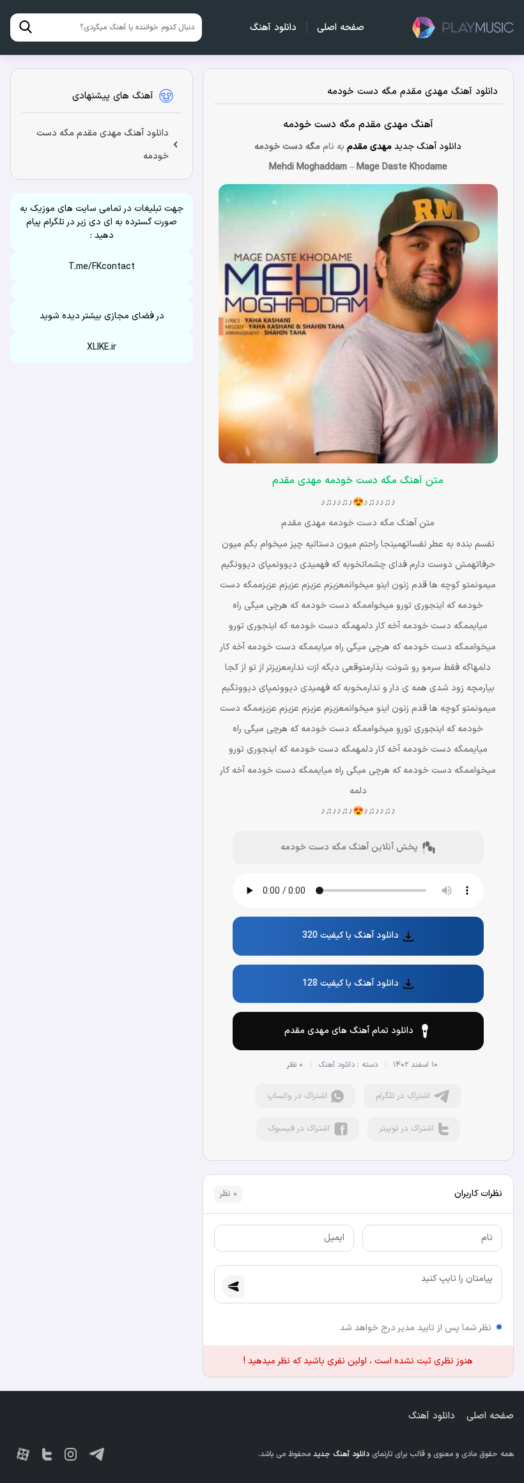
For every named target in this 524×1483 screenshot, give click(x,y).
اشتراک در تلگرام (403, 1096)
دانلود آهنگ (273, 27)
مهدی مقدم (369, 146)
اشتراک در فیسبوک (299, 1128)
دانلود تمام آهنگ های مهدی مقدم (348, 1030)
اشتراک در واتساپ (297, 1096)
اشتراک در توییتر (406, 1128)
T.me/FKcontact (101, 267)
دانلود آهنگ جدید (463, 27)
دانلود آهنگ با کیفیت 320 (350, 935)
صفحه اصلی (340, 27)
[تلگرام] (96, 1454)
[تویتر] (47, 1454)
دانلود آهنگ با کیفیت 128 (350, 983)
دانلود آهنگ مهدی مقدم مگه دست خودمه (412, 91)
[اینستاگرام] (71, 1454)
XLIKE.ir (101, 347)
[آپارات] (23, 1454)
